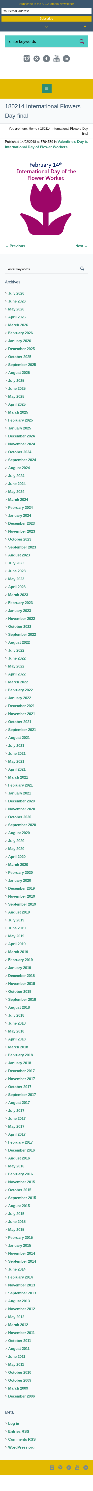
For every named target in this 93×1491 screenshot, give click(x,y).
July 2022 (16, 669)
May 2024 (16, 510)
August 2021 (19, 756)
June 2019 (17, 946)
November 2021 (21, 732)
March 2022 (18, 700)
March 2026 (18, 343)
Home (33, 147)
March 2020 (18, 883)
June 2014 (17, 1287)
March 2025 (18, 430)
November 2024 (21, 462)
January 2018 (19, 1081)
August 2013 (19, 1319)
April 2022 (17, 692)
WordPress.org (21, 1465)
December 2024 (21, 454)
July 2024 (16, 494)
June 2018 (17, 1041)
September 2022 (22, 653)
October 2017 (19, 1105)
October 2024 (19, 470)
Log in (13, 1442)
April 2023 (17, 605)
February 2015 (20, 1256)
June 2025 (17, 407)
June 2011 (16, 1375)
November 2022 (21, 637)
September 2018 (22, 1018)
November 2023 (21, 550)
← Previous (15, 264)
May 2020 (16, 867)
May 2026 (16, 327)
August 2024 (19, 486)
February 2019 (20, 978)
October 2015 (19, 1208)
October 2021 (19, 740)
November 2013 (21, 1303)
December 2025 (21, 367)
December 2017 (21, 1089)
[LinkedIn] (66, 58)
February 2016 (20, 1192)
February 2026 (20, 351)
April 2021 (17, 788)
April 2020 (17, 875)
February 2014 (20, 1295)
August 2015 (19, 1224)
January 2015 (19, 1264)
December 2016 (21, 1168)
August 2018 (19, 1026)
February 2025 (20, 438)
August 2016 (19, 1176)
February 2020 (20, 891)
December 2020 (21, 819)
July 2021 (16, 764)
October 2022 (19, 645)
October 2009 (19, 1399)
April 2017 (17, 1153)
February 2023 (20, 621)
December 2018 (21, 994)
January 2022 (19, 716)
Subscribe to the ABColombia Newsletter (46, 4)
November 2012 (21, 1327)
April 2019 (17, 962)
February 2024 (20, 526)
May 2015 (16, 1248)
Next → (81, 264)
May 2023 (16, 597)
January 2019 (19, 986)
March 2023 (18, 613)
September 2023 (22, 565)
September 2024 (22, 478)
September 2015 (22, 1216)
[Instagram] (27, 58)
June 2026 (17, 319)
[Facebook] (46, 58)
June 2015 (17, 1240)
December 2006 (21, 1414)
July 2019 (16, 938)
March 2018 (18, 1065)
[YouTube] (56, 58)
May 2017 (16, 1145)
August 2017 (19, 1121)
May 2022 (16, 684)
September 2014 (22, 1280)
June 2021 (17, 772)
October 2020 (19, 835)
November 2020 (21, 827)
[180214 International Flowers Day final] (46, 217)
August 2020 (19, 851)
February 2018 (20, 1073)
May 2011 (16, 1383)
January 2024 (19, 534)
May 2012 (16, 1335)
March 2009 (18, 1406)
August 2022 (19, 661)
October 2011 (19, 1359)
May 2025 (16, 415)
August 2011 (19, 1367)
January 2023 (19, 629)
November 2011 (21, 1351)
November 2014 (21, 1272)
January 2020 (19, 899)
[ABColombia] (47, 82)
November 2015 (21, 1200)
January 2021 (19, 811)
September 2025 (22, 383)
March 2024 (18, 518)
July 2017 (16, 1129)
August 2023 (19, 573)
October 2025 (19, 375)
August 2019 (19, 930)
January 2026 (19, 359)
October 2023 (19, 557)
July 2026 (16, 311)
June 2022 (17, 676)
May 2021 (16, 780)
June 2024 (17, 502)
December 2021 (21, 724)
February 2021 (20, 803)
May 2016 (16, 1184)
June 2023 (17, 589)
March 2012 (18, 1343)
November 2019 (21, 915)
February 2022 (20, 708)
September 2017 (22, 1113)
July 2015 (16, 1232)
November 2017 (21, 1097)
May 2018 (16, 1049)
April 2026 (17, 335)
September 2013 (22, 1311)
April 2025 (17, 423)
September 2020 (22, 843)
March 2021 (18, 795)
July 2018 (16, 1034)
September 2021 (22, 748)
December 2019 (21, 907)
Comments (22, 1458)
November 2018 (21, 1002)
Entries (18, 1450)
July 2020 (16, 859)
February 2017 (20, 1160)
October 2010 (19, 1391)
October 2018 (19, 1010)
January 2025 (19, 446)
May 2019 (16, 954)
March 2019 (18, 970)
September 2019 (22, 922)
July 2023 (16, 581)
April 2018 (17, 1057)
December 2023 (21, 542)
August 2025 (19, 391)
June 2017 (17, 1137)
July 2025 (16, 399)
